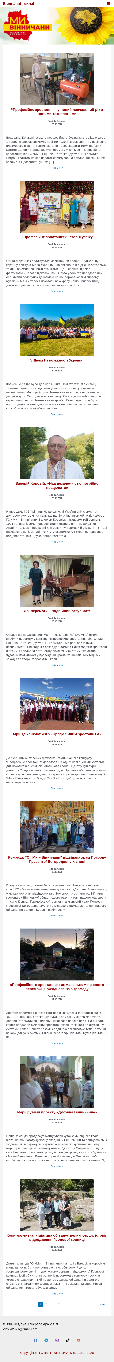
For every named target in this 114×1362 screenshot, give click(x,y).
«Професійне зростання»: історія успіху (57, 237)
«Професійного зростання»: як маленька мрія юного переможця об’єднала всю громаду (57, 987)
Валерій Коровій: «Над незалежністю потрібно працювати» (57, 485)
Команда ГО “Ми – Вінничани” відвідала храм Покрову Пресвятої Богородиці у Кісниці (57, 859)
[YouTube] (78, 1340)
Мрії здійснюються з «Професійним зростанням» (57, 734)
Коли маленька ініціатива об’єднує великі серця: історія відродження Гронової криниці (57, 1237)
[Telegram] (46, 1340)
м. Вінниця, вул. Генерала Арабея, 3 (30, 1324)
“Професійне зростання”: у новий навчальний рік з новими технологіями (57, 112)
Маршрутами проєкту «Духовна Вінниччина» (57, 1112)
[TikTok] (68, 1340)
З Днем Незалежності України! (57, 360)
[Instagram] (57, 1340)
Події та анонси (56, 121)
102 (59, 1304)
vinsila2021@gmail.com (20, 1329)
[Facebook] (35, 1340)
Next (104, 1304)
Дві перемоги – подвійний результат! (57, 611)
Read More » (57, 168)
